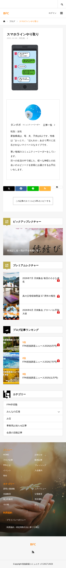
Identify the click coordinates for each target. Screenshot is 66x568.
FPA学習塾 (12, 404)
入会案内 (38, 470)
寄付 (5, 476)
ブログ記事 (8, 460)
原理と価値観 (9, 489)
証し (36, 504)
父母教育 (38, 494)
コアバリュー (40, 489)
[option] (33, 241)
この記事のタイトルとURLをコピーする (33, 201)
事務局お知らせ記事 (17, 425)
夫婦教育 (7, 494)
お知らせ (38, 455)
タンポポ (16, 124)
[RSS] (33, 552)
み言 (9, 418)
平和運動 (38, 499)
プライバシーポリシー (16, 520)
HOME (6, 455)
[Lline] (33, 188)
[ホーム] (4, 21)
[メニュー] (61, 13)
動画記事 (38, 460)
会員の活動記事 (14, 432)
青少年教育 (8, 499)
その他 (6, 504)
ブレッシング (40, 465)
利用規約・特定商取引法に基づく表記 (23, 527)
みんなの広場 (13, 411)
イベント (7, 470)
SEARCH (62, 4)
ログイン (52, 13)
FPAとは (7, 465)
